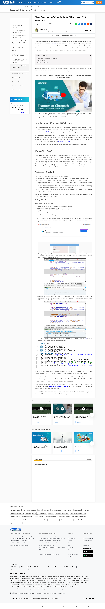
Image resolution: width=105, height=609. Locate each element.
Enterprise (50, 513)
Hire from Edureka (87, 545)
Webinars (52, 2)
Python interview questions (54, 584)
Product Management (64, 516)
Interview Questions (16, 516)
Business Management (56, 510)
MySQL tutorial (33, 580)
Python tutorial (54, 580)
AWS (24, 510)
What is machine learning (64, 580)
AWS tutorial (31, 582)
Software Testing (20, 6)
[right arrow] (77, 35)
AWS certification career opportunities (18, 582)
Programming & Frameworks (79, 516)
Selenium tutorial (13, 576)
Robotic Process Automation (39, 519)
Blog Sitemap (71, 552)
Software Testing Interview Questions (37, 586)
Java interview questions (53, 576)
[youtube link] (93, 598)
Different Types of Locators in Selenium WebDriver (19, 36)
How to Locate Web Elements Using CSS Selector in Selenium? (19, 60)
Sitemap (70, 549)
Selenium (81, 48)
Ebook (57, 2)
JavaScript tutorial (85, 578)
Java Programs (56, 586)
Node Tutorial (84, 582)
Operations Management (51, 516)
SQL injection (86, 580)
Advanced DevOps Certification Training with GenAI (22, 538)
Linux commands (67, 578)
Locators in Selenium (64, 141)
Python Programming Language (39, 584)
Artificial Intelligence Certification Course (19, 545)
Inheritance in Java (26, 578)
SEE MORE (24, 112)
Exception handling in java (25, 584)
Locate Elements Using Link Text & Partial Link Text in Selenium (19, 42)
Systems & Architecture (16, 523)
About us (70, 536)
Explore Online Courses (87, 2)
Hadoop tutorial (61, 582)
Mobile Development (27, 516)
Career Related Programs (40, 2)
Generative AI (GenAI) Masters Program (48, 536)
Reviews (70, 540)
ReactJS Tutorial (76, 584)
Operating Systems (38, 516)
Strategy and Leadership (67, 519)
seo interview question (53, 519)
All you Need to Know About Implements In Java (58, 589)
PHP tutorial (63, 576)
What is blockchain (52, 582)
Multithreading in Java (66, 584)
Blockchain (46, 510)
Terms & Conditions (45, 598)
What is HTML (43, 576)
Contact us (70, 543)
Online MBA (65, 566)
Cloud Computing (68, 510)
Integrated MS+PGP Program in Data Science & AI (50, 543)
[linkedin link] (90, 598)
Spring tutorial (85, 576)
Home (11, 6)
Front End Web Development (62, 513)
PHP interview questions (15, 578)
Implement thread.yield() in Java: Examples (19, 589)
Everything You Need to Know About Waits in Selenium (19, 54)
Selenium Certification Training (58, 386)
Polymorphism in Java (36, 578)
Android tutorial (76, 578)
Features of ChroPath (42, 62)
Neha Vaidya (44, 29)
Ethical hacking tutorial (77, 580)
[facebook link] (83, 598)
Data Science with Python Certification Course (20, 543)
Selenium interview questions (25, 576)
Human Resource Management (78, 513)
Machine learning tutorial (43, 580)
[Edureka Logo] (15, 529)
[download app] (88, 552)
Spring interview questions (48, 578)
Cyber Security (77, 510)
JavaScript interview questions (73, 576)
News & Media (71, 538)
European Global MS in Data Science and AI (49, 552)
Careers (85, 536)
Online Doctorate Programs (40, 566)
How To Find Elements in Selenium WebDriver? (18, 31)
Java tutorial (36, 576)
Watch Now (36, 422)
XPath (47, 132)
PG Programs (23, 566)
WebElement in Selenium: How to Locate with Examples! (18, 25)
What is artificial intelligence (73, 582)
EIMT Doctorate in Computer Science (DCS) (48, 554)
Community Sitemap (73, 554)
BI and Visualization (31, 510)
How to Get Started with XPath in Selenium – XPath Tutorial (18, 49)
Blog (15, 6)
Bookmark (88, 30)
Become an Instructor (88, 538)
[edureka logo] (9, 2)
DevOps (34, 513)
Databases (28, 513)
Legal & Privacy (55, 598)
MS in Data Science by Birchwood (46, 545)
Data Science (86, 510)
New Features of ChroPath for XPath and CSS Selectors (19, 67)
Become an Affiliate (87, 540)
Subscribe (98, 2)
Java (85, 338)
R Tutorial (49, 586)
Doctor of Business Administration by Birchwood (50, 540)
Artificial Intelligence (16, 510)
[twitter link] (86, 598)
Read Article (36, 451)
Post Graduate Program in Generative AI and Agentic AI (52, 538)
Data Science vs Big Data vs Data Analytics (19, 586)
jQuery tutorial (13, 580)
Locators (53, 44)
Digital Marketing (42, 513)
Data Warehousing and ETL (17, 513)
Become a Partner (87, 543)
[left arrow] (49, 35)
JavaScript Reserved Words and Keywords (70, 586)
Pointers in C (59, 578)
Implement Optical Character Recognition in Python (38, 589)
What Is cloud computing (40, 582)
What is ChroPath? (41, 60)
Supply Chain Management (81, 519)
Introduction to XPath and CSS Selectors (47, 58)
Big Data (40, 510)
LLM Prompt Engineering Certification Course (20, 540)
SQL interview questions (23, 580)
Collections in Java (14, 584)
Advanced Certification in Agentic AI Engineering (21, 536)
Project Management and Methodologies (21, 519)
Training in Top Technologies (24, 2)
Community (70, 547)
